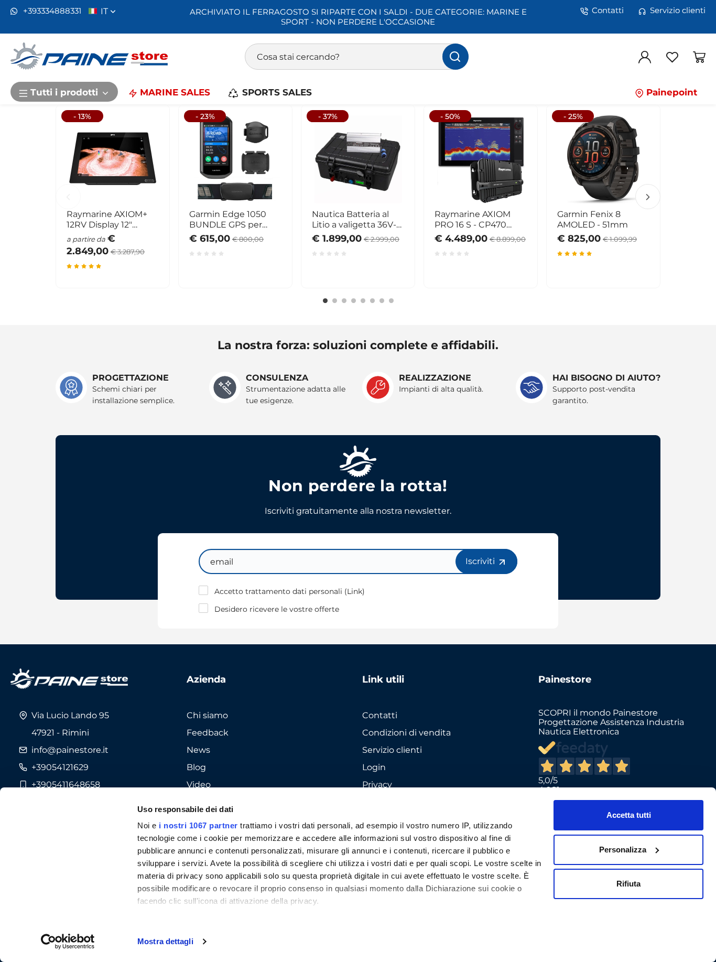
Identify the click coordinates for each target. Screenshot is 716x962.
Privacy (377, 784)
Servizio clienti (678, 10)
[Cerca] (455, 57)
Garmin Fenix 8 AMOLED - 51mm (592, 219)
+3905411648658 (65, 784)
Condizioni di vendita (406, 732)
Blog (196, 767)
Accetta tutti (628, 814)
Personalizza (622, 849)
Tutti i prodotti (64, 92)
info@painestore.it (70, 749)
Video (199, 784)
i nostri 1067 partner (198, 825)
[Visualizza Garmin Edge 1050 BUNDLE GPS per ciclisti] (265, 131)
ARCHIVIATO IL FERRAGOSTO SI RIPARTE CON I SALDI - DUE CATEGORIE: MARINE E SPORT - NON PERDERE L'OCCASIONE (358, 16)
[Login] (644, 56)
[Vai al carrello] (699, 56)
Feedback (208, 732)
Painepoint (670, 92)
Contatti (608, 10)
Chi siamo (207, 715)
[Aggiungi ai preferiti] (142, 156)
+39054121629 (60, 767)
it (105, 11)
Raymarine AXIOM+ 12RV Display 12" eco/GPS (107, 219)
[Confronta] (142, 182)
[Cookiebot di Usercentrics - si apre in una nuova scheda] (68, 941)
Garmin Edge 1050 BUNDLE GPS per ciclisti (227, 219)
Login (374, 767)
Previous (68, 196)
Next (647, 196)
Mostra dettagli (165, 941)
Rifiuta (628, 883)
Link (354, 591)
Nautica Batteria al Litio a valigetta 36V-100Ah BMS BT (354, 219)
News (198, 749)
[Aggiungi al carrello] (387, 131)
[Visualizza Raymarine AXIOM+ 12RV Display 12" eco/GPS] (142, 131)
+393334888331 (51, 10)
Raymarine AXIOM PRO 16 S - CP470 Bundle (473, 219)
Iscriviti (481, 561)
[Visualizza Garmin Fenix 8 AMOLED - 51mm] (633, 131)
